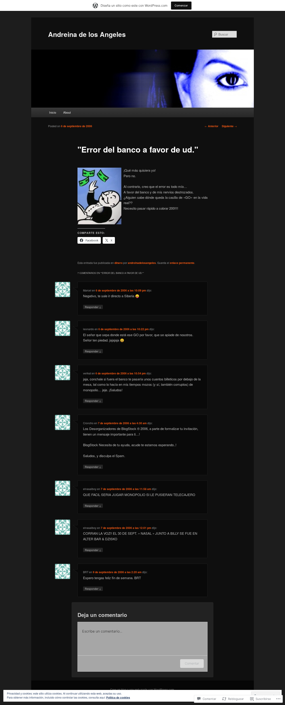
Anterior (211, 126)
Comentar (192, 663)
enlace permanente (182, 263)
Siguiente (229, 126)
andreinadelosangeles (142, 263)
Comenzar (181, 5)
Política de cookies (118, 697)
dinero (118, 263)
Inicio (52, 112)
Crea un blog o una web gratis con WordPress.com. (142, 689)
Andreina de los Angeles (87, 34)
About (67, 112)
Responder (93, 307)
